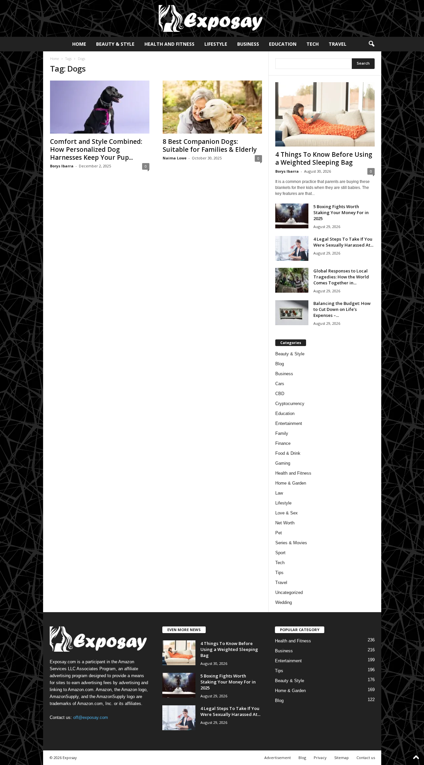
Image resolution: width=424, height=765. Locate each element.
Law (279, 493)
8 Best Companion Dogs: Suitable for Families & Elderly (210, 145)
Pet (278, 532)
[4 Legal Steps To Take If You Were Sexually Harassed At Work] (291, 248)
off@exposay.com (90, 717)
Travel (337, 44)
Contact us (365, 757)
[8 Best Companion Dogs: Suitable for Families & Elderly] (212, 107)
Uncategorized (289, 592)
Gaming (282, 463)
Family (281, 433)
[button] (371, 44)
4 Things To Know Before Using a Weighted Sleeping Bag (323, 158)
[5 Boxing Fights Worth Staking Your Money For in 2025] (291, 216)
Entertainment (288, 423)
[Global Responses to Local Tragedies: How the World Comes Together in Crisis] (291, 280)
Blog (279, 363)
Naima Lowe (174, 157)
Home (79, 44)
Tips (279, 572)
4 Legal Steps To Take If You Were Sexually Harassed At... (343, 242)
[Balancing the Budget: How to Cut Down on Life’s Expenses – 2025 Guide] (291, 312)
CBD (279, 393)
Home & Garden (290, 483)
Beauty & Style (115, 44)
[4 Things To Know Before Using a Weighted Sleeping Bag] (325, 114)
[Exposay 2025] (212, 18)
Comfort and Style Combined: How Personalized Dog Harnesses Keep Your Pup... (96, 149)
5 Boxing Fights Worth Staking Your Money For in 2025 (341, 212)
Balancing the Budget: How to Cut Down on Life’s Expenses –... (342, 309)
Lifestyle (215, 44)
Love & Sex (286, 512)
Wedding (283, 602)
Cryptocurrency (289, 403)
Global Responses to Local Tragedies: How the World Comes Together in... (341, 277)
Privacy (320, 757)
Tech (312, 44)
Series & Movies (291, 542)
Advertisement (277, 757)
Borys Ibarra (62, 165)
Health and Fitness (169, 44)
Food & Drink (287, 453)
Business (248, 44)
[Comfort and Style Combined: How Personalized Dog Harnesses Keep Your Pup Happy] (99, 107)
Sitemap (341, 757)
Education (282, 44)
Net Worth (284, 522)
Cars (279, 383)
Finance (283, 443)
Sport (280, 552)
